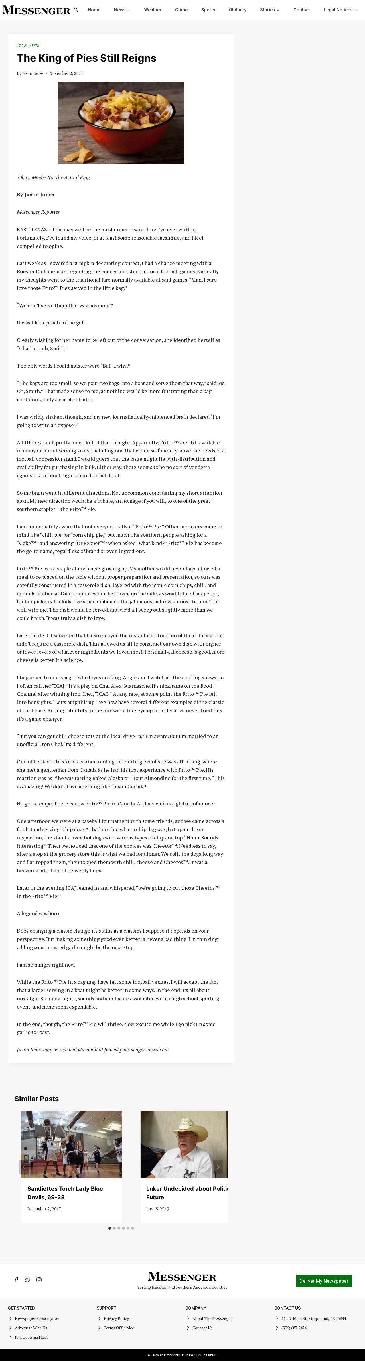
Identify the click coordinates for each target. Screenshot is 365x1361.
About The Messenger (212, 1318)
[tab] (109, 1228)
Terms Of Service (119, 1327)
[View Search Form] (75, 10)
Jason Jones (33, 73)
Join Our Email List (31, 1337)
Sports (208, 10)
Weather (152, 10)
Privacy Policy (116, 1318)
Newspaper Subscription (37, 1318)
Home (94, 10)
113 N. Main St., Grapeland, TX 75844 (313, 1318)
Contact (301, 10)
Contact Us (202, 1327)
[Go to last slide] (24, 1167)
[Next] (218, 1167)
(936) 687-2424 (294, 1327)
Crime (181, 10)
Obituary (237, 10)
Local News (28, 46)
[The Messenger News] (36, 10)
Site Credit (207, 1355)
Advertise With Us (31, 1327)
